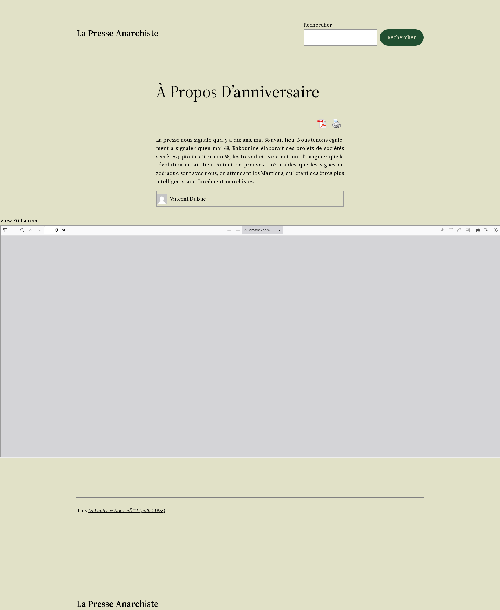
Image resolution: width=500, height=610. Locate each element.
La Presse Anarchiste (117, 33)
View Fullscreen (19, 220)
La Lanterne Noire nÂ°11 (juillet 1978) (126, 510)
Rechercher (318, 24)
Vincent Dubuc (188, 198)
